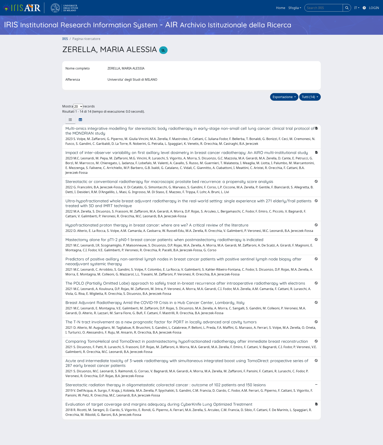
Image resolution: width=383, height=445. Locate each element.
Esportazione (283, 97)
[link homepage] (23, 7)
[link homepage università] (64, 7)
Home (280, 8)
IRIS (65, 39)
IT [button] (355, 8)
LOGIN (374, 8)
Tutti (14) (309, 97)
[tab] (70, 119)
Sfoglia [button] (293, 8)
